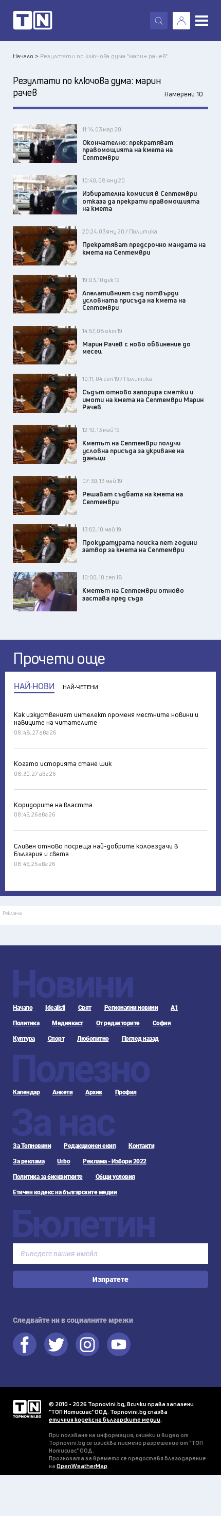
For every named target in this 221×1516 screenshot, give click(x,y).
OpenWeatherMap (82, 1466)
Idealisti (55, 1007)
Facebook (24, 1344)
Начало (22, 1007)
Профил (126, 1092)
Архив (93, 1092)
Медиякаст (67, 1023)
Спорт (56, 1038)
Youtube (119, 1344)
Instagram (87, 1344)
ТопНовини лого (32, 20)
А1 (174, 1007)
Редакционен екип (90, 1146)
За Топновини (32, 1146)
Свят (84, 1007)
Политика (26, 1023)
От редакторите (118, 1023)
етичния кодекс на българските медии (104, 1419)
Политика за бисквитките (48, 1176)
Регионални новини (131, 1007)
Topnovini (27, 1409)
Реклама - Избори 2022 (114, 1161)
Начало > (26, 56)
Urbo (63, 1161)
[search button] (159, 20)
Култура (24, 1038)
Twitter (56, 1344)
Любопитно (93, 1038)
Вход (181, 20)
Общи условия (115, 1176)
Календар (26, 1092)
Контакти (141, 1146)
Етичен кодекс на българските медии (65, 1192)
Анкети (62, 1092)
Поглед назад (140, 1038)
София (162, 1023)
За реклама (28, 1161)
